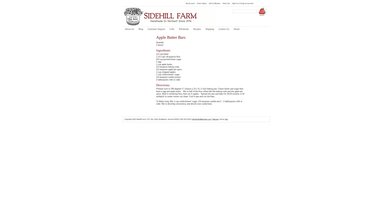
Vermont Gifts (138, 74)
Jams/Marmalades (137, 47)
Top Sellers (138, 78)
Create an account (246, 3)
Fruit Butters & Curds (138, 56)
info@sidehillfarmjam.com (201, 119)
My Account (190, 3)
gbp (226, 119)
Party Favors (138, 82)
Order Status (202, 3)
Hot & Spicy (138, 66)
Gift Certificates (214, 3)
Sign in (234, 3)
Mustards (138, 62)
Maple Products (138, 70)
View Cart (226, 3)
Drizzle (138, 51)
